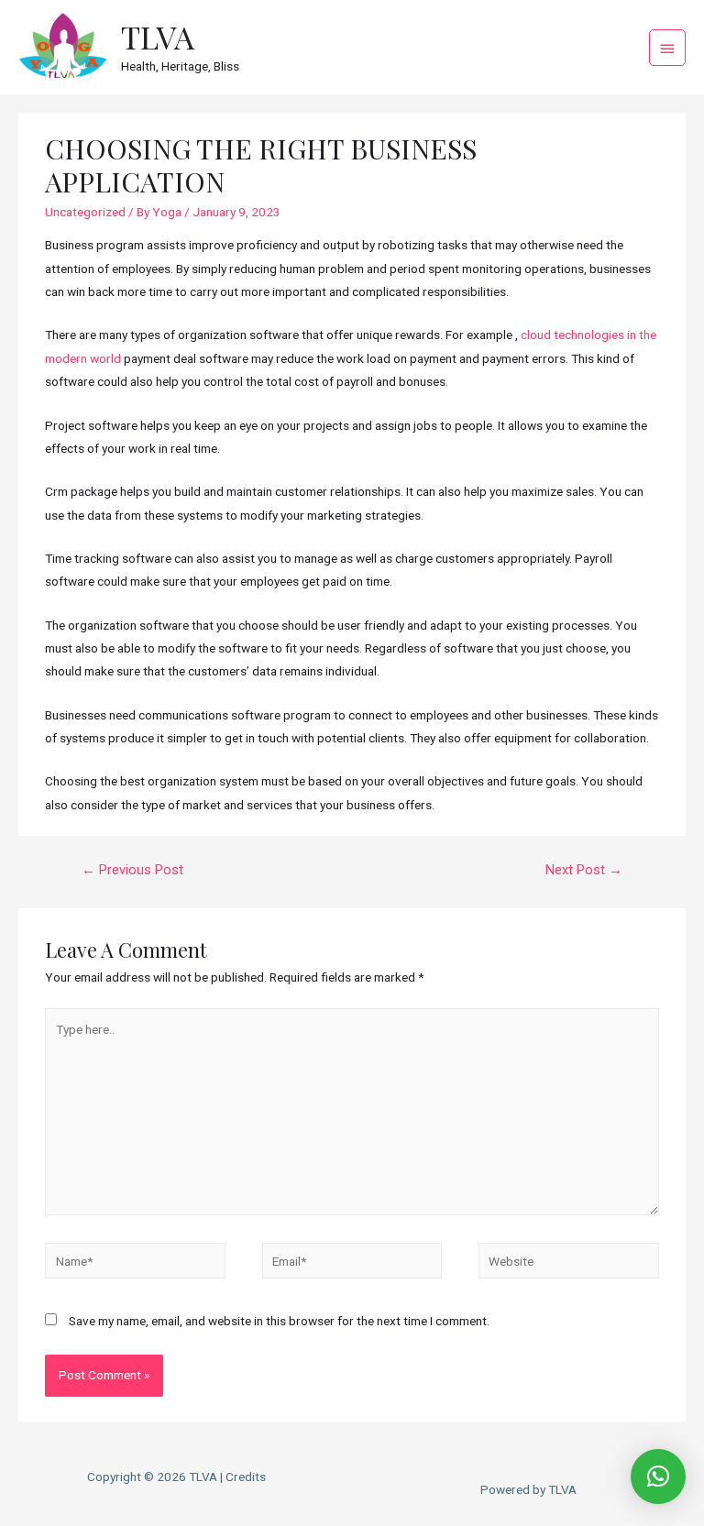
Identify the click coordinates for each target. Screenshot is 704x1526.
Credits (246, 1476)
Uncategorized (85, 211)
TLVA (157, 37)
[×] (658, 1476)
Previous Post (132, 870)
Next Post (583, 870)
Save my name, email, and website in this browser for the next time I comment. (279, 1320)
